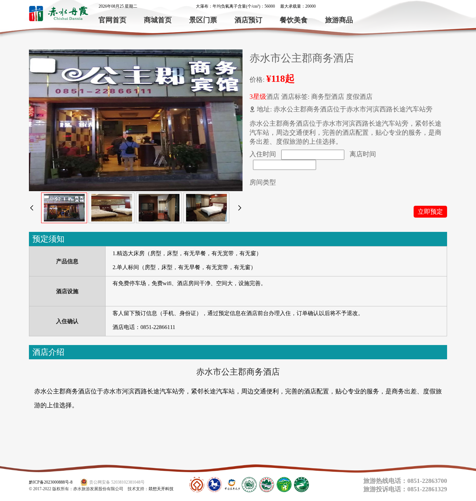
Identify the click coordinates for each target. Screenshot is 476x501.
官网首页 (112, 20)
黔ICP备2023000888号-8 (50, 482)
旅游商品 (339, 20)
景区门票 (203, 20)
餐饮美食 (294, 20)
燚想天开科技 (161, 488)
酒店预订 (248, 20)
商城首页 (158, 20)
